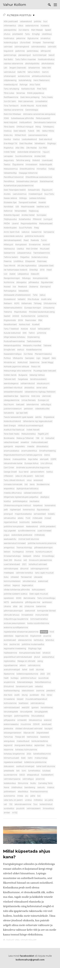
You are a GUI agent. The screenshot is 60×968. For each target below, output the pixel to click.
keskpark (27, 556)
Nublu (33, 783)
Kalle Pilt (21, 72)
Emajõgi (36, 34)
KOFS (16, 303)
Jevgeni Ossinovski (17, 68)
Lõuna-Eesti (25, 42)
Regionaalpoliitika (29, 223)
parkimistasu (32, 51)
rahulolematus (29, 581)
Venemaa (20, 93)
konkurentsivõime (40, 741)
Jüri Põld (43, 148)
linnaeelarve (9, 699)
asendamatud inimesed (15, 543)
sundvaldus (9, 808)
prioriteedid (17, 34)
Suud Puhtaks (25, 228)
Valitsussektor (44, 329)
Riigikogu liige (34, 648)
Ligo (38, 358)
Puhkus (7, 358)
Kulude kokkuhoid (12, 333)
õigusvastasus (43, 510)
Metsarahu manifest (32, 345)
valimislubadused (12, 707)
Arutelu (7, 194)
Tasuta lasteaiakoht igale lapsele (18, 417)
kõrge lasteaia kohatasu (14, 337)
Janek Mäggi (47, 362)
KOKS (18, 598)
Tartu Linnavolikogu (46, 598)
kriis (5, 644)
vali (5, 804)
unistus (28, 800)
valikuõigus (46, 404)
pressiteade (9, 771)
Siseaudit (35, 274)
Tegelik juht (43, 434)
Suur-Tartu (49, 194)
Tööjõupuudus (10, 219)
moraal (48, 518)
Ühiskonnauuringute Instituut (17, 505)
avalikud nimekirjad (25, 766)
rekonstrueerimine (23, 804)
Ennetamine (34, 245)
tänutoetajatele (11, 712)
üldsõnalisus (16, 787)
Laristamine (43, 316)
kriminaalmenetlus (39, 619)
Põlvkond (37, 219)
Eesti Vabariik (20, 131)
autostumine (24, 76)
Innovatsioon (31, 164)
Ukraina (7, 606)
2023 (42, 674)
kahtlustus (38, 640)
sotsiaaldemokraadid (13, 392)
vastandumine (31, 26)
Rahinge (23, 85)
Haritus (16, 139)
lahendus (50, 640)
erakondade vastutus (13, 236)
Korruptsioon (21, 245)
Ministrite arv (9, 362)
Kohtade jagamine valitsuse (16, 367)
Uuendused (47, 160)
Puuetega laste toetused (45, 371)
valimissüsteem (34, 808)
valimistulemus (37, 703)
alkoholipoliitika (32, 64)
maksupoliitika (19, 459)
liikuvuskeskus (37, 716)
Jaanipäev (29, 358)
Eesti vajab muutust (39, 594)
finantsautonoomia (39, 792)
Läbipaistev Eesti (46, 266)
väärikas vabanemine (13, 64)
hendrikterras (47, 707)
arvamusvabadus (11, 451)
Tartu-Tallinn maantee (25, 59)
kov (38, 796)
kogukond (8, 51)
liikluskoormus (35, 720)
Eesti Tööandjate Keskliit (15, 190)
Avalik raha (46, 299)
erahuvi (20, 350)
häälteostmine (10, 653)
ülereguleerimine (11, 400)
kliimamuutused (11, 758)
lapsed (48, 30)
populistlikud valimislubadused (18, 657)
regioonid (8, 745)
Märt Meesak (37, 30)
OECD (22, 775)
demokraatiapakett (12, 240)
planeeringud (24, 55)
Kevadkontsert (10, 324)
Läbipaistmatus (24, 253)
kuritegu (14, 678)
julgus (6, 535)
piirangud (8, 514)
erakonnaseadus (11, 724)
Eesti (23, 758)
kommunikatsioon (12, 581)
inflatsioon (8, 476)
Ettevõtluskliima (27, 169)
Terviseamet (26, 577)
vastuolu (41, 787)
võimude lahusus (11, 615)
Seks (54, 358)
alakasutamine (25, 640)
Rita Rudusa (33, 299)
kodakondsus (10, 783)
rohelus (36, 556)
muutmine (26, 724)
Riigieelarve (49, 417)
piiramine (40, 779)
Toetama (8, 312)
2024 (29, 754)
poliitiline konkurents (34, 236)
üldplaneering (10, 80)
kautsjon (48, 729)
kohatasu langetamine (14, 754)
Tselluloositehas (34, 341)
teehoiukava (32, 737)
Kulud (33, 329)
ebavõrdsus (23, 792)
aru (26, 796)
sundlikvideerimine (26, 531)
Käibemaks (27, 303)
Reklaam (8, 303)
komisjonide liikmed (46, 611)
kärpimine (8, 750)
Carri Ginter (9, 467)
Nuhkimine (9, 282)
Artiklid (15, 316)
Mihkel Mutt (20, 135)
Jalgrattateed (42, 733)
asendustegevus (11, 383)
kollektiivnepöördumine (27, 674)
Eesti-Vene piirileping (29, 97)
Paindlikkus (9, 181)
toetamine (41, 606)
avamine (40, 691)
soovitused (46, 724)
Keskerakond (32, 526)
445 (25, 560)
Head (49, 270)
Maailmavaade (27, 207)
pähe (32, 796)
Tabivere (47, 345)
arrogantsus (9, 548)
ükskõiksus (47, 34)
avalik (17, 695)
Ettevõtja (34, 270)
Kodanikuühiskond (12, 421)
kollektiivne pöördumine (35, 762)
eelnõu (38, 417)
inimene (29, 552)
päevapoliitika (10, 30)
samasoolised (40, 514)
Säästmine (34, 362)
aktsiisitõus (29, 388)
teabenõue (37, 522)
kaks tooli (39, 476)
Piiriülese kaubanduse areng (42, 312)
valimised (8, 47)
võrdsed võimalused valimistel (28, 729)
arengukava (9, 741)
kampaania (49, 232)
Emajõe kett (9, 350)
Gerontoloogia (31, 110)
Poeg (36, 228)
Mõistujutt (8, 245)
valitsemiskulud (28, 383)
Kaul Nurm (9, 404)
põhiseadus (34, 282)
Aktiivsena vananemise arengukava (39, 114)
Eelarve (7, 459)
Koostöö (42, 202)
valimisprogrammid (39, 569)
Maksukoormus (11, 169)
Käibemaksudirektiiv (13, 308)
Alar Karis (8, 695)
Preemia (7, 261)
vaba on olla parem (24, 476)
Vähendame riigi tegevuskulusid (37, 421)
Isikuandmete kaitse (13, 463)
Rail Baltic (8, 59)
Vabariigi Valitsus (37, 375)
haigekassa (23, 379)
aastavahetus (48, 657)
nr (42, 438)
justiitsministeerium (13, 409)
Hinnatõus (41, 169)
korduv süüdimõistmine (38, 623)
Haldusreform (25, 122)
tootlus (49, 472)
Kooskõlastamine (34, 350)
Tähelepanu (48, 127)
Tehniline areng (23, 160)
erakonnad (43, 581)
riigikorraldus (9, 661)
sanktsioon (47, 602)
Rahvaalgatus (10, 291)
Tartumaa (8, 737)
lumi (24, 771)
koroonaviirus (29, 510)
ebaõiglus (44, 497)
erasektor (25, 442)
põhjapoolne (9, 720)
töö (26, 484)
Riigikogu (51, 143)
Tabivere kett (10, 379)
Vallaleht (21, 299)
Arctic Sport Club (11, 232)
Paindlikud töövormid (13, 177)
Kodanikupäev (10, 228)
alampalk (44, 459)
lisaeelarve (44, 737)
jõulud (37, 657)
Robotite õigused (11, 215)
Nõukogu (26, 278)
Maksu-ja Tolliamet (25, 438)
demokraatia (29, 598)
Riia (43, 695)
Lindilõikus (18, 261)
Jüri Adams (24, 30)
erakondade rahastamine (29, 152)
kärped (20, 699)
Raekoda (35, 240)
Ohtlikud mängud (25, 127)
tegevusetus (27, 585)
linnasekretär (27, 615)
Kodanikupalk (46, 164)
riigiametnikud (10, 522)
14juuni (46, 152)
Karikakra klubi (28, 89)
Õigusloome (17, 164)
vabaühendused (11, 442)
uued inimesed (44, 531)
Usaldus (20, 249)
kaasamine (36, 232)
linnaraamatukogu (12, 556)
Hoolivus (7, 131)
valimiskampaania (12, 779)
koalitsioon (23, 703)
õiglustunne (33, 38)
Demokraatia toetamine (45, 122)
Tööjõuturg (33, 211)
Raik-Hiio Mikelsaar (12, 114)
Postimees (41, 261)
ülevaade (38, 577)
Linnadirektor (41, 101)
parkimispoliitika (21, 716)
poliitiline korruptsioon (14, 526)
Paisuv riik (35, 367)
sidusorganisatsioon (12, 733)
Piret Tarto (41, 89)
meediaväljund (10, 85)
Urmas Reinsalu (29, 400)
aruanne (47, 636)
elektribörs (8, 636)
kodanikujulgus (11, 42)
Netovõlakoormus (43, 682)
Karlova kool (24, 324)
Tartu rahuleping (11, 89)
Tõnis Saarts (9, 127)
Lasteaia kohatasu (37, 198)
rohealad (15, 577)
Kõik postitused (11, 21)
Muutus (17, 560)
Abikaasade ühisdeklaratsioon (17, 295)
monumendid (41, 615)
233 (48, 674)
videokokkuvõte (42, 409)
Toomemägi (48, 42)
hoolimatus (9, 38)
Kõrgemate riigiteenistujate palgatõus (21, 497)
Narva (6, 787)
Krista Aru (8, 135)
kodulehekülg (25, 80)
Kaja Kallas (33, 459)
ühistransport (10, 76)
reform (23, 665)
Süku (6, 577)
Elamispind (45, 287)
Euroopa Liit (43, 400)
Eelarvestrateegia (25, 682)
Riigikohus (8, 148)
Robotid (36, 160)
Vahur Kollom (14, 4)
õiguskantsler (47, 282)
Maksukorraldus (29, 434)
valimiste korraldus (24, 573)
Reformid (8, 211)
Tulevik (31, 131)
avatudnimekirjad (12, 670)
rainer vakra (41, 388)
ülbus (20, 26)
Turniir (44, 240)
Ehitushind (9, 686)
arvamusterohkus (29, 451)
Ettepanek (30, 261)
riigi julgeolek (10, 531)
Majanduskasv (20, 312)
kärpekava (37, 505)
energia (44, 632)
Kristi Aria (35, 396)
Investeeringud (35, 194)
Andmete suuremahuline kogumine (32, 467)
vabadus (39, 686)
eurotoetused (10, 640)
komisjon (8, 716)
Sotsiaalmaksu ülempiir (27, 181)
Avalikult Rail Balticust (14, 430)
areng (40, 661)
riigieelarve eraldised (13, 762)
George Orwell (10, 472)
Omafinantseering (47, 451)
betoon (7, 552)
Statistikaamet (46, 181)
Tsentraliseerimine (41, 253)
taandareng (29, 787)
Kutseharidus (25, 219)
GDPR (53, 459)
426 (17, 207)
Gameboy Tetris (45, 783)
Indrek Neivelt (33, 430)
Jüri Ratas (28, 354)
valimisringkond (22, 47)
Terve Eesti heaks (11, 434)
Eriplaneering (34, 337)
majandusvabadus (23, 514)
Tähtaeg (37, 303)
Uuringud (48, 219)
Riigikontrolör (10, 320)
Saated (7, 316)
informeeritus (10, 26)
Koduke (24, 329)
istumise (40, 670)
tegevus (16, 585)
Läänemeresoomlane (37, 135)
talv (18, 771)
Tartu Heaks (47, 97)
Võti (38, 131)
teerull (51, 55)
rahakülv (46, 653)
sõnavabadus (42, 446)
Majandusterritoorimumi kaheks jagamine (23, 455)
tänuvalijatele (26, 712)
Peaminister (30, 320)
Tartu (27, 34)
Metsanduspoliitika (12, 345)
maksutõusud (23, 741)
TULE (28, 518)
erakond (47, 720)
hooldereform (47, 775)
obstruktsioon (28, 691)
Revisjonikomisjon (12, 278)
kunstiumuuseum (44, 552)
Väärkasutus (9, 249)
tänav (49, 695)
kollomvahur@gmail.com (30, 959)
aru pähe (49, 800)
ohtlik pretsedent (48, 526)
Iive (14, 287)
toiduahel (50, 438)
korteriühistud (46, 804)
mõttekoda (39, 535)
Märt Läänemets (25, 101)
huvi (45, 21)
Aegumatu (9, 160)
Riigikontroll (35, 636)
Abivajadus (21, 282)
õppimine (24, 396)
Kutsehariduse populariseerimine (18, 186)
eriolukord (38, 480)
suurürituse (43, 678)
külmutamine (10, 703)
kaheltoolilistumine (42, 754)
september (39, 745)
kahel (24, 670)
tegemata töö (21, 636)
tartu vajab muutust (44, 573)
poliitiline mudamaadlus (33, 644)
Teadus (7, 164)
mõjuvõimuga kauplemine (16, 619)
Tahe (35, 295)
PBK (40, 320)
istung (25, 695)
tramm (45, 72)
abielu (20, 518)
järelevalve (8, 729)
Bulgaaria (23, 375)
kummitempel (39, 55)
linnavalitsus (48, 808)
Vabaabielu (23, 291)
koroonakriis (50, 505)
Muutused (44, 249)
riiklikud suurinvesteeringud (30, 426)
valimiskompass (11, 569)
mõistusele (37, 518)
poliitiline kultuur (28, 678)
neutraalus (34, 501)
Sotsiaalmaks (34, 190)
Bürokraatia (9, 438)
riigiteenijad (15, 510)
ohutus (7, 34)
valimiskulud (9, 72)
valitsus (7, 585)
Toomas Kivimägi (24, 548)
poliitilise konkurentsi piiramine (42, 543)
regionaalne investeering (15, 648)
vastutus (25, 232)
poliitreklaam (10, 792)
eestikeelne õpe (11, 396)
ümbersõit (22, 720)
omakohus (45, 38)
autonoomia (9, 796)
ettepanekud (33, 775)
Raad (26, 240)
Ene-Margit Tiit (10, 143)
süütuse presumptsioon (14, 623)
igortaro (35, 707)
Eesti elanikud (45, 139)
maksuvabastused (39, 442)
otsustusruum (43, 383)
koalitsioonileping (12, 691)
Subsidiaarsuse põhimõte (22, 118)
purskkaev (34, 695)
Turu (35, 804)
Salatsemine (9, 253)
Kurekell (35, 324)
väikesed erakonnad (33, 493)
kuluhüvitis (24, 522)
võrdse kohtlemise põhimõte (17, 590)
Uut (5, 274)
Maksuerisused (45, 223)
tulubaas (46, 771)
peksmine (20, 38)
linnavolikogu (48, 556)
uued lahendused (12, 564)
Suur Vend (23, 472)
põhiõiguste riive (32, 602)
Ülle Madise (31, 148)
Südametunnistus (40, 257)
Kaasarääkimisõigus (12, 354)
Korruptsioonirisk (40, 278)
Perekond (22, 287)
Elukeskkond (9, 299)
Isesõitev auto (43, 207)
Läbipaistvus (23, 274)
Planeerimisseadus (43, 354)
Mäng (38, 127)
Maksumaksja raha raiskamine (17, 371)
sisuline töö (15, 644)
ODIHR (36, 724)
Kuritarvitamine (28, 316)
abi (21, 606)
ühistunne (29, 606)
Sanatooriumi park (24, 686)
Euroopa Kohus (31, 463)
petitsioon (28, 409)
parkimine (20, 51)
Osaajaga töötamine (28, 173)
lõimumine (23, 783)
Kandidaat (8, 207)
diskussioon (9, 766)
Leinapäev (8, 156)
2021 (24, 564)
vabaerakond (26, 21)
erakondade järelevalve (22, 535)
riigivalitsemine (10, 665)
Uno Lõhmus (46, 463)
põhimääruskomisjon (13, 611)
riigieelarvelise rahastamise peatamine (21, 632)
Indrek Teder (9, 152)
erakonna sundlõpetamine (16, 627)
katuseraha (9, 413)
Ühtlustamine (50, 303)
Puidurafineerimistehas (14, 341)
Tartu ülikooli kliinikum (14, 480)
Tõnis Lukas (9, 93)
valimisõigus (28, 779)
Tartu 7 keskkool (11, 329)
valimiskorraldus (38, 47)
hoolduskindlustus (46, 59)
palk (6, 510)
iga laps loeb (22, 413)
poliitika (37, 21)
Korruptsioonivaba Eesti (29, 653)
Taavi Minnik (9, 266)
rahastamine (34, 68)
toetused (20, 404)
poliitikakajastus (20, 501)
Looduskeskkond (29, 139)
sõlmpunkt (46, 51)
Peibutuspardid (43, 118)
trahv (30, 758)
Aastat (12, 274)
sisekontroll (30, 611)
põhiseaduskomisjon (43, 548)
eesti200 (25, 707)
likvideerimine (43, 484)
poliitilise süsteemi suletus (15, 594)
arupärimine (9, 682)
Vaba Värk (46, 68)
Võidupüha (18, 358)
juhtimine (41, 333)
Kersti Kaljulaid (10, 122)
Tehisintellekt (20, 211)
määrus (50, 787)
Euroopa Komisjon (32, 308)
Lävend (15, 223)
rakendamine (32, 404)
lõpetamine (9, 674)
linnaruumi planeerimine (40, 560)
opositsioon (9, 598)
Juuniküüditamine (23, 156)
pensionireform (37, 472)
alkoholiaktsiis (48, 64)
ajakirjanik (8, 446)
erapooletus (9, 489)
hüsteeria (45, 26)
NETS (6, 602)
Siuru (49, 745)
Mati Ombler (32, 249)
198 (37, 438)
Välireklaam (40, 143)
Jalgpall (45, 358)
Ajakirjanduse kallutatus (27, 489)
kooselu (51, 514)
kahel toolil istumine (45, 766)
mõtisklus (38, 800)
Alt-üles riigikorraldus (27, 266)
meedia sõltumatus (13, 493)
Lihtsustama (48, 308)
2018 (42, 270)
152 (10, 804)
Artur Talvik (35, 85)
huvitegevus (18, 552)
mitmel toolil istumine (28, 539)
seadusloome (17, 602)
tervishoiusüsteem (38, 379)
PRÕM (7, 223)
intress (20, 796)
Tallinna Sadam (11, 257)
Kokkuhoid (22, 362)
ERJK (20, 320)
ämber (7, 813)
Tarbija (51, 169)
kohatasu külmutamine (26, 750)
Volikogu (23, 198)
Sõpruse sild (29, 733)
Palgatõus (24, 257)
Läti (5, 68)
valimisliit (52, 47)
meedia (30, 446)
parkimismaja (10, 55)
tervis (32, 484)
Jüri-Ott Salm (10, 101)
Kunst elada (41, 106)
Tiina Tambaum (11, 106)
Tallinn (32, 333)
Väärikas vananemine (13, 110)
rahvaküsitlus (10, 518)
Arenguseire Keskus (23, 745)
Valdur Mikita (48, 131)
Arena (47, 455)
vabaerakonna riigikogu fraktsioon (40, 392)
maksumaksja (41, 758)
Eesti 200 (8, 560)
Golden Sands (10, 375)
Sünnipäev (41, 215)
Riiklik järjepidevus (35, 93)
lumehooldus (34, 771)
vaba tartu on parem (13, 800)
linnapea (37, 42)
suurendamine (10, 775)
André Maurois (27, 106)
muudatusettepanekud (36, 699)
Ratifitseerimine (11, 97)
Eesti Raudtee (26, 143)
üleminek (46, 396)
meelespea (9, 573)
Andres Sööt (39, 156)
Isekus (42, 295)
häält (6, 678)
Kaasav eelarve (10, 198)
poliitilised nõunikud (13, 388)
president (50, 691)
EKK (24, 333)
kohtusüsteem (38, 590)
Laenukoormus (19, 194)
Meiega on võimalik (26, 661)
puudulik (20, 808)
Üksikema (33, 287)
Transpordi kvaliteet (27, 202)
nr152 (14, 813)
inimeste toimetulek (13, 484)
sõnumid (24, 569)
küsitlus (7, 501)
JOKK (6, 118)
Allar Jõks (20, 148)
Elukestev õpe (10, 202)
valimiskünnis (34, 665)
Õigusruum (47, 190)
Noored (7, 287)
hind (52, 632)
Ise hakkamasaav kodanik (15, 270)
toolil (31, 670)
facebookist (27, 955)
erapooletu (20, 446)
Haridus (7, 139)
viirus (29, 480)
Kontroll (46, 245)
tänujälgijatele (41, 712)
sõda (15, 606)
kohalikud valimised (38, 564)
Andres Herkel (28, 215)
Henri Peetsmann (42, 80)
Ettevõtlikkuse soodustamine (39, 177)
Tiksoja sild (20, 737)
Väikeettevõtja (10, 173)
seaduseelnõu (10, 539)
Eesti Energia (10, 426)
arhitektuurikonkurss (41, 76)
